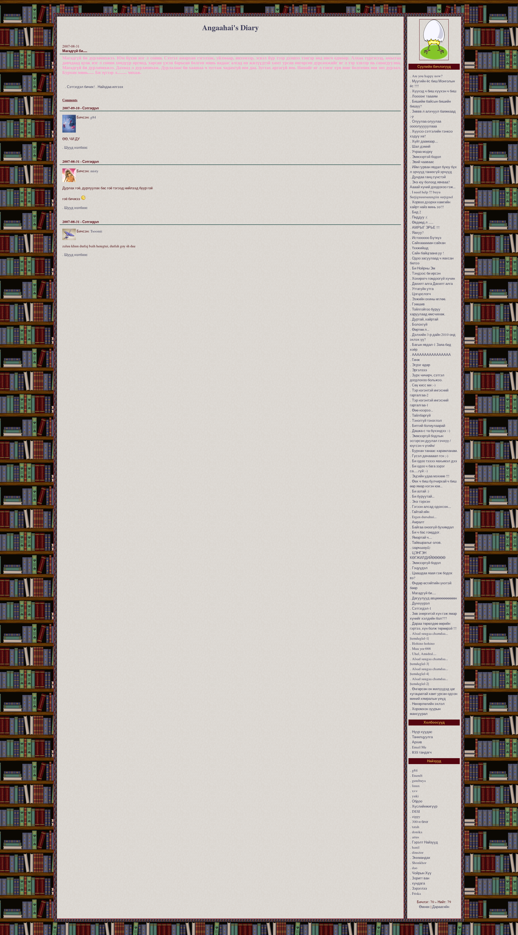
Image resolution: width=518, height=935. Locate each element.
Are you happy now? (427, 75)
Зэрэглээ (419, 888)
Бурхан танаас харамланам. (435, 450)
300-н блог (420, 821)
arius (415, 837)
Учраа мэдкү (422, 151)
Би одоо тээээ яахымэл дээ (434, 460)
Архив (417, 742)
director (417, 852)
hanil (416, 847)
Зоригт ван (420, 878)
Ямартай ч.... (422, 537)
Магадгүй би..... (424, 592)
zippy (416, 816)
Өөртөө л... (420, 329)
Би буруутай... (423, 496)
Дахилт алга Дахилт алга (432, 283)
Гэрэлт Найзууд (425, 842)
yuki (415, 796)
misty (94, 170)
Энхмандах (421, 857)
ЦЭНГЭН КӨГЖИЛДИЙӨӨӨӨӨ (427, 555)
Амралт (418, 521)
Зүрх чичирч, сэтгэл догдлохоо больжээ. (427, 377)
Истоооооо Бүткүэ (426, 237)
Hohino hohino (423, 643)
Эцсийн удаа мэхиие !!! (430, 476)
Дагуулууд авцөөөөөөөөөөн (434, 598)
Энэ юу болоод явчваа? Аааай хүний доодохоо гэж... (432, 184)
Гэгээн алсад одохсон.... (431, 506)
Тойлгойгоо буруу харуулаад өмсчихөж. (427, 311)
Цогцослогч (421, 293)
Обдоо (417, 801)
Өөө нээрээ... (422, 410)
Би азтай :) (420, 491)
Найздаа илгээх (110, 86)
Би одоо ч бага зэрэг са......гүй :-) (427, 468)
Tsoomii (96, 231)
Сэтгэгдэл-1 (421, 608)
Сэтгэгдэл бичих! (81, 86)
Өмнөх (424, 906)
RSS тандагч (422, 752)
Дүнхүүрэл (421, 603)
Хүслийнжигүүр (424, 806)
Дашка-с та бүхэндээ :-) (431, 430)
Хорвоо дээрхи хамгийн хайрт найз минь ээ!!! (430, 204)
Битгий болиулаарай (428, 425)
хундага (418, 883)
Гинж (416, 359)
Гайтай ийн (420, 511)
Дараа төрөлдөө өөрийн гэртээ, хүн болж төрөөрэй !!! (433, 626)
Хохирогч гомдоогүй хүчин (433, 278)
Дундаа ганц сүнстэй (429, 176)
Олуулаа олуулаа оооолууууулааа (425, 124)
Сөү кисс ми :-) (423, 385)
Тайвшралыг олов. (426, 542)
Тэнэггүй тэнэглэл (427, 420)
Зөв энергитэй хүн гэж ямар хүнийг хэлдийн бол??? (433, 616)
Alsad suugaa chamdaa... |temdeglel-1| (429, 636)
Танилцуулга (422, 736)
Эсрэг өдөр (421, 364)
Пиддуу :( (419, 217)
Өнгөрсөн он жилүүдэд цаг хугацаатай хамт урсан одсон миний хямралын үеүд (433, 693)
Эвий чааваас (423, 161)
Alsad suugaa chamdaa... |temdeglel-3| (429, 661)
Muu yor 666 (421, 648)
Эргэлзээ (419, 369)
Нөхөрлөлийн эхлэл (428, 703)
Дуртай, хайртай (425, 319)
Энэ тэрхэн (421, 501)
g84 (93, 117)
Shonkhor (419, 862)
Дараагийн (440, 906)
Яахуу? (418, 232)
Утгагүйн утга (423, 288)
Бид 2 (416, 212)
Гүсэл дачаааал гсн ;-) (430, 455)
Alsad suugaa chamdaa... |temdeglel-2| (429, 681)
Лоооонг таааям (425, 96)
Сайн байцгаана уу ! (428, 253)
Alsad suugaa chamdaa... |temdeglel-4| (429, 671)
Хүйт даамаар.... (425, 141)
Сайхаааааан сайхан (428, 242)
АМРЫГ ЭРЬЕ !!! (425, 227)
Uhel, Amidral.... (424, 653)
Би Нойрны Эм (423, 268)
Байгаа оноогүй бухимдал (433, 527)
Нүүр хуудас (422, 731)
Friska (416, 893)
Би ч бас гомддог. (426, 532)
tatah (415, 826)
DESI (416, 811)
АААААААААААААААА (431, 354)
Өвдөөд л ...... (422, 222)
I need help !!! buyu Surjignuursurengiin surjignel (431, 194)
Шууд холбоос (76, 147)
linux (416, 785)
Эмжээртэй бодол (426, 156)
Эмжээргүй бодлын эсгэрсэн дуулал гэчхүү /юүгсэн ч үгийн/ (430, 440)
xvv (415, 790)
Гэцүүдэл (420, 567)
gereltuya (419, 780)
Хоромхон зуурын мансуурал (425, 711)
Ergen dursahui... (424, 516)
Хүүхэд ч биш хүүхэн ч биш (434, 91)
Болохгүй (419, 324)
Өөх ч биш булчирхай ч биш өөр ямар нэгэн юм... (433, 483)
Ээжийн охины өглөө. (429, 298)
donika (417, 831)
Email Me (419, 747)
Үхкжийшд (420, 247)
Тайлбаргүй (421, 415)
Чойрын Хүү (421, 872)
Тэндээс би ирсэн (426, 273)
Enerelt (417, 775)
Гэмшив (418, 304)
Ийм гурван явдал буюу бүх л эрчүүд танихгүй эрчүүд (433, 169)
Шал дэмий (421, 146)
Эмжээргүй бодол (426, 562)
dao (414, 867)
